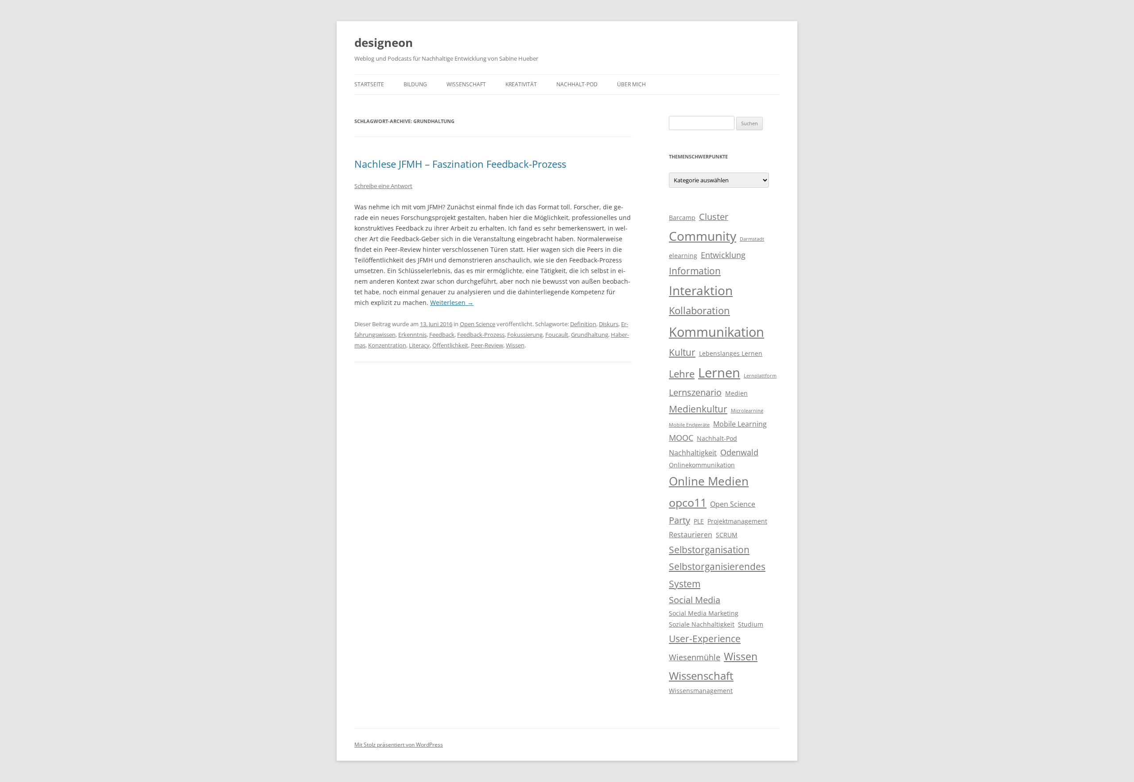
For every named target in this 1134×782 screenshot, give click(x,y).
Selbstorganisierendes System (717, 574)
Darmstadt (752, 239)
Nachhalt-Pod (577, 84)
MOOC (681, 437)
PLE (699, 521)
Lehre (682, 373)
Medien (736, 393)
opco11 (688, 502)
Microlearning (747, 411)
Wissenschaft (466, 84)
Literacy (419, 345)
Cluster (713, 217)
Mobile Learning (740, 424)
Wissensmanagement (701, 691)
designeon (383, 42)
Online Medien (709, 481)
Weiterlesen (452, 302)
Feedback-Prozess (481, 335)
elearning (683, 256)
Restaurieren (690, 534)
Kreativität (521, 84)
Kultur (682, 352)
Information (695, 271)
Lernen (719, 372)
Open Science (477, 324)
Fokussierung (525, 335)
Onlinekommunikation (702, 465)
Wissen (515, 345)
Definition (583, 324)
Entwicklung (723, 255)
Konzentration (387, 345)
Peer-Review (487, 345)
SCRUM (727, 535)
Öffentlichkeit (450, 345)
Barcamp (682, 218)
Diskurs (608, 324)
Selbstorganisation (709, 549)
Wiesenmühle (694, 657)
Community (702, 235)
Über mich (631, 84)
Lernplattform (760, 376)
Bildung (415, 84)
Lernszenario (695, 392)
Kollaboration (699, 310)
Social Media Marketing (703, 613)
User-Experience (705, 638)
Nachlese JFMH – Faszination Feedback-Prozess (460, 163)
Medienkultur (698, 409)
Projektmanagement (737, 521)
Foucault (556, 335)
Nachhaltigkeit (693, 453)
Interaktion (701, 290)
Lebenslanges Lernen (730, 354)
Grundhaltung (589, 335)
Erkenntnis (412, 335)
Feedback (441, 335)
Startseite (369, 84)
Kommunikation (716, 332)
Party (679, 520)
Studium (750, 624)
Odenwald (739, 452)
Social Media (694, 600)
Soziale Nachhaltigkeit (701, 624)
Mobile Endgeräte (689, 425)
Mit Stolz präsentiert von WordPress (398, 744)
